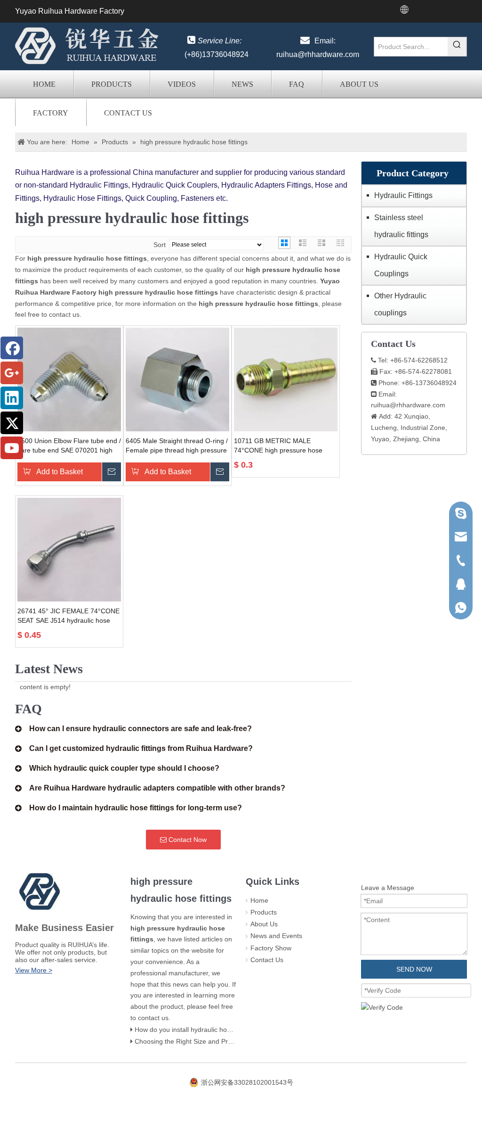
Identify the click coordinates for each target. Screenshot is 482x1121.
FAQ (296, 84)
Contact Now (187, 839)
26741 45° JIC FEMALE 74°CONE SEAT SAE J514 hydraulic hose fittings (68, 616)
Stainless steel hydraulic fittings (401, 226)
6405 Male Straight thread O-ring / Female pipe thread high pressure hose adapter (177, 446)
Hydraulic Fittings (403, 195)
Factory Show (270, 948)
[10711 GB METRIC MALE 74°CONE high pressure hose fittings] (285, 379)
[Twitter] (11, 423)
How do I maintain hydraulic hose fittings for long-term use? (135, 808)
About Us (359, 84)
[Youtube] (11, 448)
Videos (182, 84)
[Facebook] (11, 348)
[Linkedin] (11, 398)
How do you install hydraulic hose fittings (195, 1029)
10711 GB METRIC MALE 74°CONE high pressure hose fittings (278, 446)
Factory (50, 113)
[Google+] (11, 373)
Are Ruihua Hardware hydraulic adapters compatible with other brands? (157, 788)
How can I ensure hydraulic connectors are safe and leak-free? (140, 729)
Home (44, 84)
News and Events (276, 936)
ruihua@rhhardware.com (317, 54)
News (242, 84)
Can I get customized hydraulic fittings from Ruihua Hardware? (141, 748)
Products (111, 84)
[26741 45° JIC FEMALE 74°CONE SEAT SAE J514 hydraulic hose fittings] (69, 549)
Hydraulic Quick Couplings (400, 265)
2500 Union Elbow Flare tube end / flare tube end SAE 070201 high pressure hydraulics (69, 446)
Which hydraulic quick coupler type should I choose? (124, 768)
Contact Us (128, 113)
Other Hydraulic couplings (400, 304)
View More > (33, 970)
